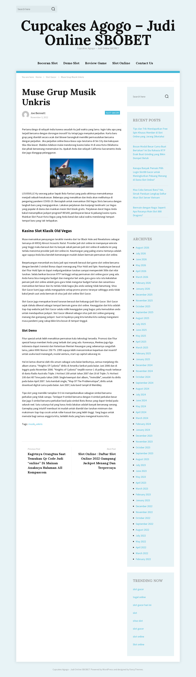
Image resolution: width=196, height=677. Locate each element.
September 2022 (144, 523)
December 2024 (144, 365)
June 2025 (141, 329)
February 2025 (143, 353)
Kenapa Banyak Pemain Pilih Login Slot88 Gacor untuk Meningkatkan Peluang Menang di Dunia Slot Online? (150, 173)
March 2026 (142, 277)
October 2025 (143, 306)
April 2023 (141, 482)
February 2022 (143, 559)
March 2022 (142, 553)
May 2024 (141, 406)
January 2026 (143, 288)
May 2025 (141, 335)
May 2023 (141, 476)
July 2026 (141, 253)
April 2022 (141, 547)
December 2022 (144, 506)
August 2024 (142, 388)
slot (135, 612)
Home (39, 77)
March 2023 (142, 488)
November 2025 (144, 300)
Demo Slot (71, 63)
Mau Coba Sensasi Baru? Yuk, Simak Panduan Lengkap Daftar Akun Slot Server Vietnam (149, 193)
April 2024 (141, 412)
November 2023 (144, 441)
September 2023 (144, 453)
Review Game (96, 63)
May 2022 (141, 541)
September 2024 (144, 382)
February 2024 (143, 424)
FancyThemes (136, 669)
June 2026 (141, 259)
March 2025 (142, 347)
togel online (139, 597)
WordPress (107, 669)
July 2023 (141, 465)
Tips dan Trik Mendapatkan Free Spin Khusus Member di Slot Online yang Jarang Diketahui (150, 132)
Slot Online (121, 63)
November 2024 (144, 371)
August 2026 (142, 247)
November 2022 (144, 512)
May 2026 (141, 265)
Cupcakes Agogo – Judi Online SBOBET (98, 32)
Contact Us (144, 63)
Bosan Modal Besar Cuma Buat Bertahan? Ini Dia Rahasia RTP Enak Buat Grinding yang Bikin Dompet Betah (149, 152)
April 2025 (141, 341)
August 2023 (142, 459)
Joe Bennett (38, 113)
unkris (39, 424)
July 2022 (141, 535)
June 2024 (141, 400)
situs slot (138, 620)
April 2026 (141, 271)
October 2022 (143, 518)
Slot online (138, 644)
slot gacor (138, 589)
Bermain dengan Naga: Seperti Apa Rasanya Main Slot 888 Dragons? (149, 211)
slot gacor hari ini (142, 605)
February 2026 (143, 282)
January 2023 (143, 500)
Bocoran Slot (47, 63)
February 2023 (143, 494)
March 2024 (142, 418)
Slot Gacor (51, 77)
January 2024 (143, 429)
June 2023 (141, 471)
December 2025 (144, 294)
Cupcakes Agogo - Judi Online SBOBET (71, 669)
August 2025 (142, 318)
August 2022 (142, 529)
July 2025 (141, 324)
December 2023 (144, 435)
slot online (138, 636)
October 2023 (143, 447)
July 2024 (141, 394)
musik (31, 424)
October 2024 (143, 377)
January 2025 (143, 359)
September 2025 (144, 312)
